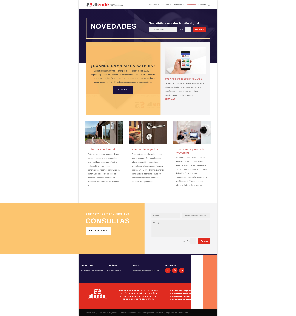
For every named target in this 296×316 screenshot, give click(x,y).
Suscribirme (199, 29)
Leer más (123, 90)
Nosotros (153, 5)
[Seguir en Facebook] (168, 270)
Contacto (202, 5)
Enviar (204, 241)
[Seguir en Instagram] (174, 270)
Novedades (191, 5)
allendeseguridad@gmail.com (146, 270)
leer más (170, 99)
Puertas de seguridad (145, 149)
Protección (178, 5)
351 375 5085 (98, 230)
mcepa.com (183, 312)
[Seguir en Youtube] (181, 270)
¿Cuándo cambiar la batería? (123, 66)
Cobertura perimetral (101, 149)
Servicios (165, 5)
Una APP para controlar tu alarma (183, 79)
